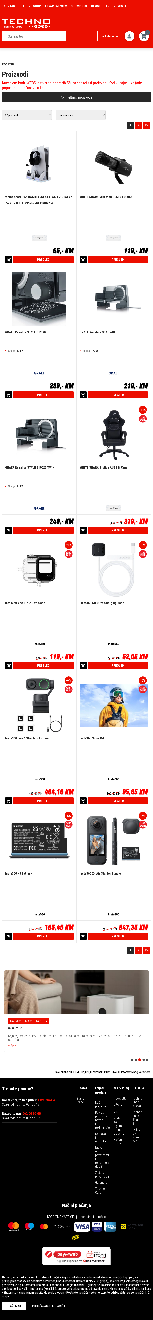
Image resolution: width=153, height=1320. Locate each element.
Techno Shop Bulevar (137, 1102)
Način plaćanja (100, 1104)
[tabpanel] (76, 1012)
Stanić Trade (80, 1100)
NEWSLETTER (100, 6)
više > (12, 1048)
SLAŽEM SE (14, 1306)
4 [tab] (143, 1060)
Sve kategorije (109, 36)
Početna (8, 64)
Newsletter (121, 1098)
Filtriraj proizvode (80, 97)
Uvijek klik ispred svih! (136, 1135)
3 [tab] (139, 1059)
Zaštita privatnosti (102, 1174)
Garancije (101, 1182)
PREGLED (43, 259)
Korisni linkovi (118, 1141)
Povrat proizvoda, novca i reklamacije (102, 1120)
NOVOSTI (119, 6)
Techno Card (100, 1190)
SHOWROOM (79, 6)
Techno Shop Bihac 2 (137, 1117)
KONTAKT (10, 6)
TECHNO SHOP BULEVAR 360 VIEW (44, 6)
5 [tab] (147, 1060)
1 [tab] (132, 1060)
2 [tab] (136, 1060)
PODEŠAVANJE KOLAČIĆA (48, 1306)
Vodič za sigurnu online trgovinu (119, 1125)
